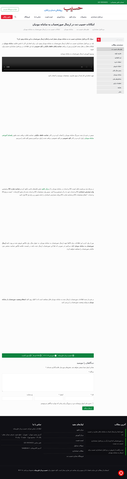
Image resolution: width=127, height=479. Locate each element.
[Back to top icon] (9, 475)
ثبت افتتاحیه (118, 58)
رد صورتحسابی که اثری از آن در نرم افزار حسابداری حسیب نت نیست (107, 442)
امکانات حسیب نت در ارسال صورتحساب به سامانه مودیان (41, 29)
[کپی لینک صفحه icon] (4, 2)
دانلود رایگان (7, 17)
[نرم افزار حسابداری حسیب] (63, 9)
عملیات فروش (117, 66)
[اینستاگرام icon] (6, 2)
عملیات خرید (117, 62)
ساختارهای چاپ (117, 79)
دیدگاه (91, 372)
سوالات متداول (78, 446)
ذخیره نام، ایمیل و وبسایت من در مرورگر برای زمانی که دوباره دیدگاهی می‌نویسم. (66, 403)
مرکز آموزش (79, 435)
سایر (120, 92)
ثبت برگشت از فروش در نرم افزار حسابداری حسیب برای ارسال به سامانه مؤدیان (105, 451)
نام (92, 394)
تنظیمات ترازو (117, 83)
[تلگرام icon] (8, 2)
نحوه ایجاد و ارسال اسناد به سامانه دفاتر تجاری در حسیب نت (105, 433)
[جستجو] (99, 40)
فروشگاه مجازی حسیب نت (74, 456)
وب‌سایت (30, 394)
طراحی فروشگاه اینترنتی (10, 9)
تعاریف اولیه (118, 53)
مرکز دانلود (45, 189)
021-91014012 (103, 2)
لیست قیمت (79, 440)
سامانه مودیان (68, 29)
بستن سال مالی (117, 70)
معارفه (119, 87)
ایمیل (61, 394)
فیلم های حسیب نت (82, 29)
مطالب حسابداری (77, 451)
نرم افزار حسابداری (98, 29)
